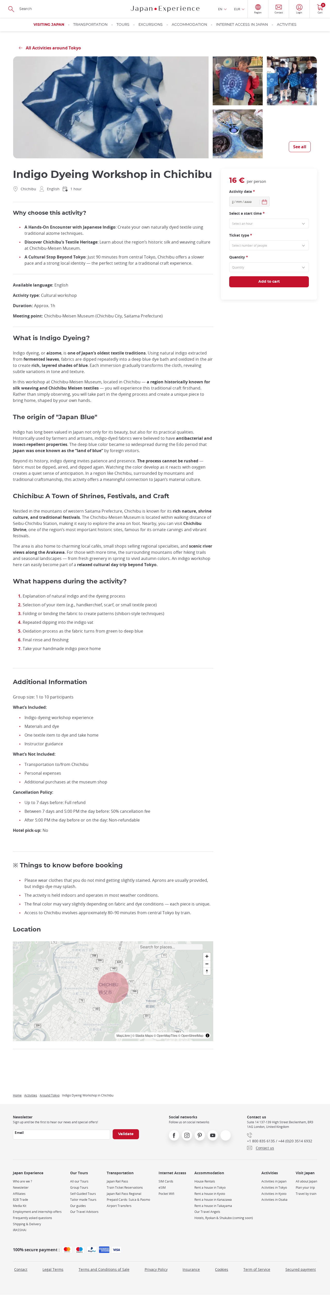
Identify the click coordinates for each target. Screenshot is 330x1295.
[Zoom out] (207, 964)
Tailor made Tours (83, 1200)
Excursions (150, 25)
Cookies (221, 1269)
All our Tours (79, 1181)
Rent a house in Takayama (213, 1206)
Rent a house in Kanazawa (213, 1200)
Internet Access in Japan (242, 25)
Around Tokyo (50, 1095)
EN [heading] (220, 9)
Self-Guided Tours (83, 1194)
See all (299, 147)
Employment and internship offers (37, 1212)
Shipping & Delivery (27, 1224)
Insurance (191, 1269)
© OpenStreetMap (190, 1035)
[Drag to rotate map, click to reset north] (207, 971)
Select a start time (247, 213)
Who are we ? (22, 1181)
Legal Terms (53, 1269)
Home (17, 1095)
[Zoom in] (207, 956)
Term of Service (256, 1269)
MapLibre (123, 1035)
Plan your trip (305, 1187)
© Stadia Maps (142, 1035)
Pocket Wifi (166, 1194)
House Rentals (204, 1181)
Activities (286, 25)
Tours (123, 25)
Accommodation (189, 25)
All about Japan (306, 1181)
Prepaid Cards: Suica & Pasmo (128, 1200)
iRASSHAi (19, 1230)
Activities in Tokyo (274, 1187)
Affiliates (19, 1194)
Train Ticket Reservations (125, 1187)
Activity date (242, 191)
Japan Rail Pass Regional (124, 1194)
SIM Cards (166, 1181)
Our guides (78, 1206)
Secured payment (300, 1269)
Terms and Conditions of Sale (104, 1269)
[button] (113, 987)
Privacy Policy (156, 1269)
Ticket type (240, 235)
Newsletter (21, 1187)
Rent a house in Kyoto (209, 1194)
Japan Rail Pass (117, 1181)
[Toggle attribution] (207, 1035)
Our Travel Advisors (84, 1212)
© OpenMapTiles (165, 1035)
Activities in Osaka (274, 1200)
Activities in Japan (273, 1181)
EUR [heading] (237, 9)
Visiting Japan (49, 25)
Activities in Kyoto (273, 1194)
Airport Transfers (119, 1206)
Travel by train (306, 1194)
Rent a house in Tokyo (210, 1187)
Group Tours (79, 1187)
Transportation (90, 25)
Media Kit (19, 1206)
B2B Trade (20, 1200)
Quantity (238, 257)
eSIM (162, 1187)
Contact (20, 1269)
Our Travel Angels (207, 1212)
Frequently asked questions (32, 1218)
